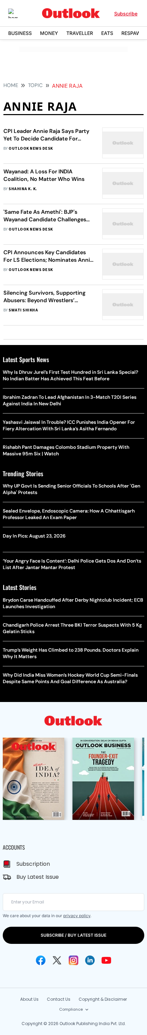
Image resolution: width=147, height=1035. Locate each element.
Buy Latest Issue (37, 877)
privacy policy (76, 915)
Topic (35, 85)
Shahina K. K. (23, 189)
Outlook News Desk (31, 148)
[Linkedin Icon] (89, 960)
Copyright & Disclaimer (103, 999)
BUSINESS (20, 33)
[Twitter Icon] (57, 960)
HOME (10, 85)
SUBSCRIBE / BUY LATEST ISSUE (73, 935)
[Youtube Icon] (106, 960)
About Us (29, 999)
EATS (107, 33)
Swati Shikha (23, 310)
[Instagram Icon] (73, 960)
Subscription (33, 864)
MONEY (49, 33)
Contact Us (58, 999)
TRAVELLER (79, 33)
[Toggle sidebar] (18, 13)
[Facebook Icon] (40, 960)
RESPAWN (133, 33)
